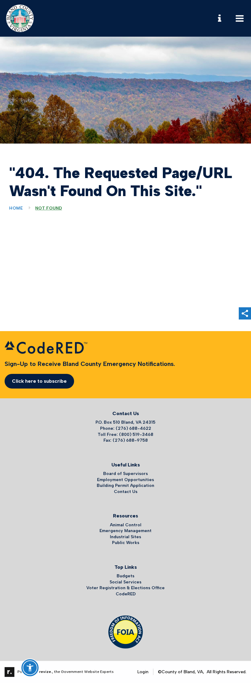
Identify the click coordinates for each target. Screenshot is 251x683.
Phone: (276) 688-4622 (125, 428)
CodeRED (126, 594)
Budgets (125, 576)
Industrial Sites (125, 536)
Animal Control (125, 525)
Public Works (125, 542)
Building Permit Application (125, 485)
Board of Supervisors (125, 473)
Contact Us (125, 491)
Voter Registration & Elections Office (125, 587)
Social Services (125, 582)
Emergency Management (125, 530)
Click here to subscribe (39, 381)
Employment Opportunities (125, 479)
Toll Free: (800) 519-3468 (125, 434)
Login (142, 671)
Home (16, 208)
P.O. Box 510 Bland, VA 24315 (125, 422)
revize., (46, 672)
